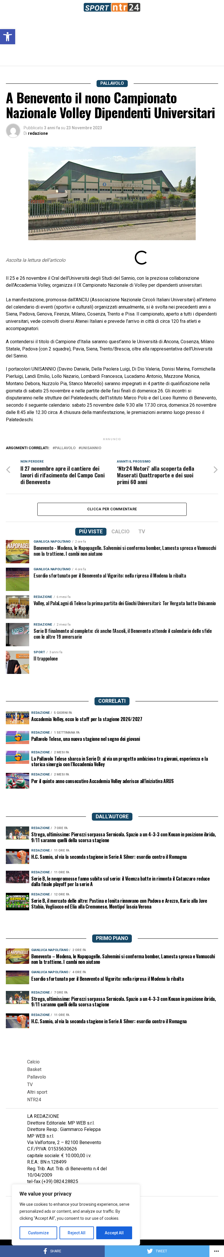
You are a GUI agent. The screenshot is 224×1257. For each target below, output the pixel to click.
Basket (34, 1069)
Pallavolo (36, 1077)
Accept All (114, 1233)
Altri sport (37, 1092)
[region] (76, 1214)
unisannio (91, 448)
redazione (38, 133)
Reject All (76, 1233)
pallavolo (65, 448)
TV (30, 1084)
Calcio (33, 1062)
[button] (7, 36)
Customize (38, 1233)
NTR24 (34, 1099)
